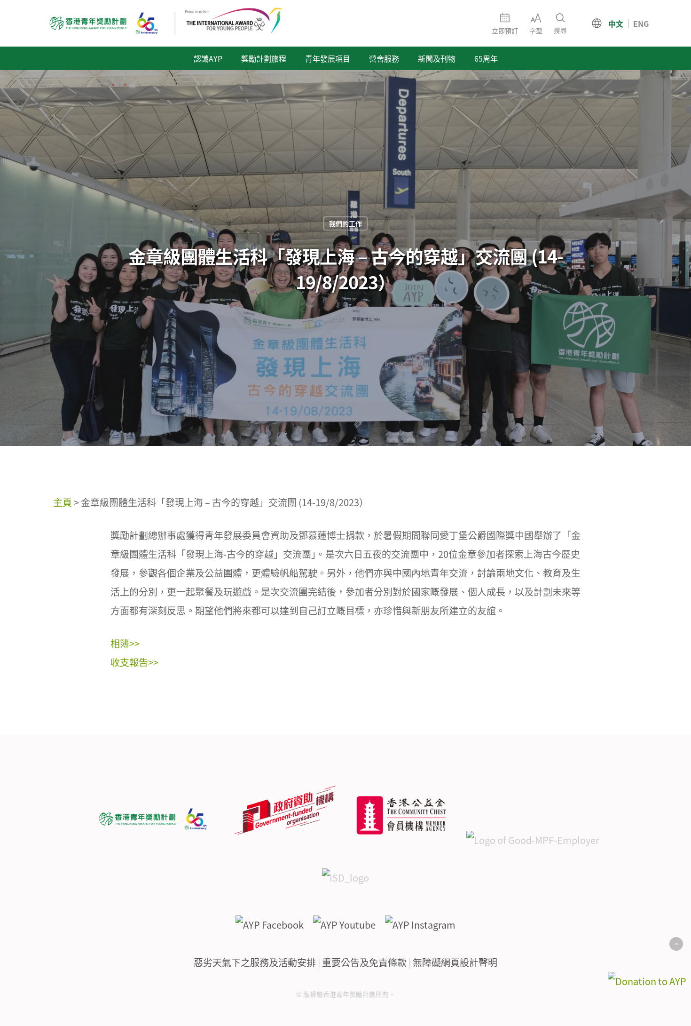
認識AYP (208, 58)
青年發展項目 (327, 58)
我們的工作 (345, 223)
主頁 (62, 502)
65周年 (486, 58)
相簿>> (125, 643)
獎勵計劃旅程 (263, 58)
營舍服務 (384, 58)
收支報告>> (134, 662)
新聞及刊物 (436, 58)
